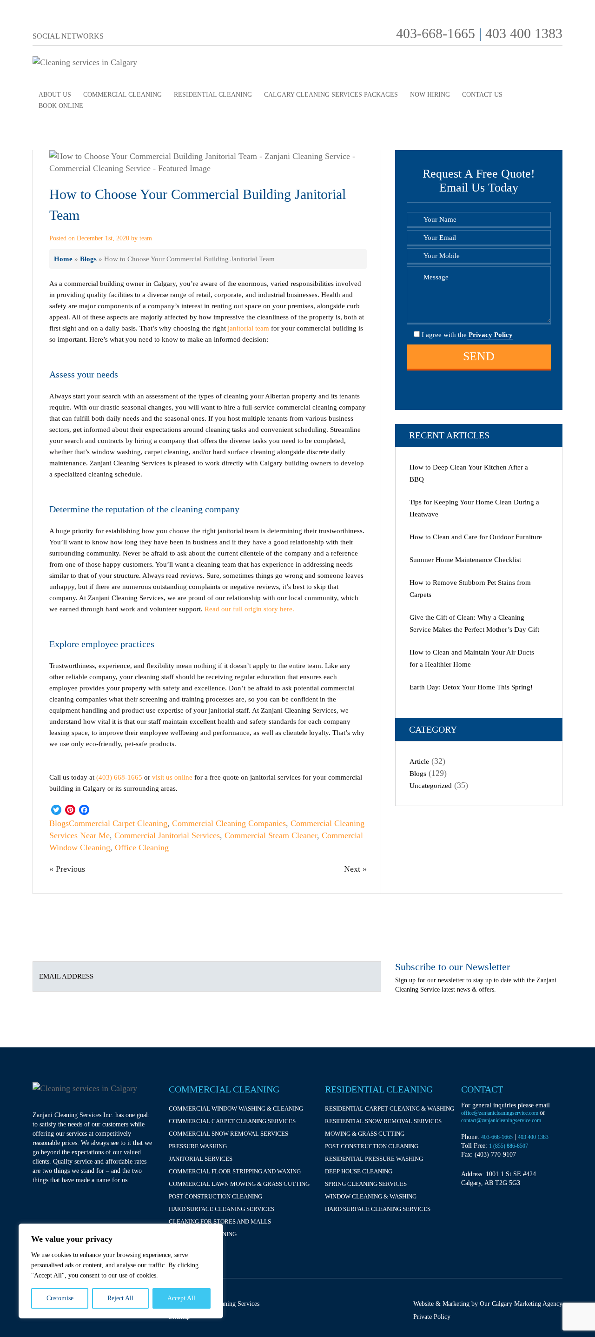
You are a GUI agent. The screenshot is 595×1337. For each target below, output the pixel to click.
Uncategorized (431, 785)
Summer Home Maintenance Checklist (465, 559)
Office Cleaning (142, 847)
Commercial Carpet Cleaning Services (232, 1121)
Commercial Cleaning (122, 94)
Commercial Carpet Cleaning (118, 823)
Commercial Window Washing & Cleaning (236, 1108)
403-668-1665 (435, 33)
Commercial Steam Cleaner (271, 835)
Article (419, 761)
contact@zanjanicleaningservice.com (501, 1120)
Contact (482, 1089)
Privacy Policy (490, 334)
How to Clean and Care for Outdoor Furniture (476, 537)
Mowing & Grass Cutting (364, 1133)
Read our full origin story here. (249, 609)
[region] (121, 1271)
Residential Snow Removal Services (383, 1121)
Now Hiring (430, 94)
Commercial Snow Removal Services (228, 1133)
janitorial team (248, 328)
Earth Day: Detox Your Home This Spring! (471, 687)
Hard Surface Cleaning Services (221, 1208)
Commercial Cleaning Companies (229, 823)
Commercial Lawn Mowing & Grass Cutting (239, 1183)
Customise (59, 1298)
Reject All (120, 1298)
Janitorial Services (200, 1158)
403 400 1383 (523, 33)
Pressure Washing (198, 1146)
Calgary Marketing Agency (527, 1303)
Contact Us (482, 94)
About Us (55, 94)
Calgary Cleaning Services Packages (331, 94)
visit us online (172, 777)
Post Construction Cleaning (215, 1196)
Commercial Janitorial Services (167, 835)
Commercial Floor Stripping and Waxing (235, 1171)
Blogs (88, 259)
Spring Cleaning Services (366, 1183)
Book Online (61, 105)
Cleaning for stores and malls (220, 1221)
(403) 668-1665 (119, 777)
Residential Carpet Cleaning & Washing (389, 1108)
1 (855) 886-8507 (508, 1146)
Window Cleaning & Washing (370, 1196)
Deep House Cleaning (358, 1171)
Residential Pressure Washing (374, 1158)
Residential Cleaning (213, 94)
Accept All (181, 1298)
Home (63, 259)
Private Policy (431, 1316)
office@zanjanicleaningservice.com (500, 1113)
